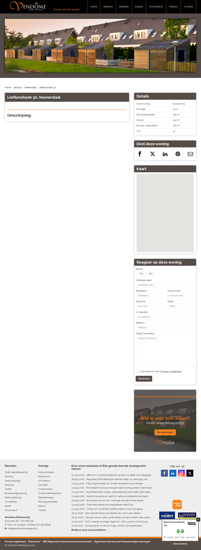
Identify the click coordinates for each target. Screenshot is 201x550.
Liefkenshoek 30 (47, 87)
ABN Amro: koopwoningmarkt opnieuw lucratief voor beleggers (119, 475)
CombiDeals (11, 501)
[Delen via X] (152, 154)
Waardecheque (46, 497)
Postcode (140, 301)
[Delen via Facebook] (139, 154)
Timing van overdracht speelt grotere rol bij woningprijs (114, 509)
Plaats (170, 301)
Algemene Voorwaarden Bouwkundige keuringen (122, 541)
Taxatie (8, 489)
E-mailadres (142, 312)
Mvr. (151, 273)
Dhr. (142, 273)
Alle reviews (180, 543)
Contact (188, 6)
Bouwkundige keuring (16, 493)
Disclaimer (34, 541)
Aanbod (108, 6)
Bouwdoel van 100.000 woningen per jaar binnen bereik (115, 500)
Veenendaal (30, 87)
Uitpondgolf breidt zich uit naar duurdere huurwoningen (114, 483)
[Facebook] (164, 473)
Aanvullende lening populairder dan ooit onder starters (113, 513)
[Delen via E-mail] (190, 154)
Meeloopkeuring (13, 497)
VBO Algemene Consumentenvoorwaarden (67, 541)
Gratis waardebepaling (16, 472)
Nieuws (173, 6)
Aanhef (139, 269)
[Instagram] (181, 473)
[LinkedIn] (172, 473)
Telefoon (140, 323)
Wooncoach (11, 510)
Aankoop (9, 485)
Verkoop (9, 476)
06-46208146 (44, 525)
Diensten (124, 6)
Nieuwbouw (44, 476)
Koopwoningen (46, 472)
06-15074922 (19, 525)
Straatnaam (141, 291)
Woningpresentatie (47, 501)
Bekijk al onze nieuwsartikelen (88, 530)
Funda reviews (45, 489)
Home (93, 6)
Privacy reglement (15, 541)
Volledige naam (144, 280)
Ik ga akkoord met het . (161, 371)
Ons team (43, 485)
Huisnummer (174, 291)
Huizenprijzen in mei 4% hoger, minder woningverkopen (113, 525)
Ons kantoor (156, 6)
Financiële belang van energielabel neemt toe (110, 504)
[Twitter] (189, 473)
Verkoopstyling (12, 480)
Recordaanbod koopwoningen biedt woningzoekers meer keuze (119, 488)
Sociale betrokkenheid (49, 493)
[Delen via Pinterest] (177, 154)
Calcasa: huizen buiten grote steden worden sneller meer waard (117, 517)
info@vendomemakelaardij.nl (22, 528)
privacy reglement (172, 371)
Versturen (143, 378)
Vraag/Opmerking (145, 333)
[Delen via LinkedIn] (165, 154)
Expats (139, 6)
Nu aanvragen (165, 432)
